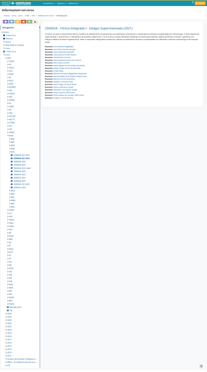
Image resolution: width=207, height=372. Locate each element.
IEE (10, 278)
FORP (11, 210)
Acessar (201, 3)
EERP (11, 74)
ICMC (11, 236)
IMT (11, 300)
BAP (13, 194)
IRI (10, 265)
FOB (27, 15)
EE (10, 77)
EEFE (11, 84)
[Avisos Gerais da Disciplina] (11, 21)
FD (10, 109)
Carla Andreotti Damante (63, 52)
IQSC (11, 249)
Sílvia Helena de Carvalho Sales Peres (68, 95)
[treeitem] (20, 199)
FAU (11, 113)
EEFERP (12, 87)
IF (10, 245)
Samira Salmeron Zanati (63, 87)
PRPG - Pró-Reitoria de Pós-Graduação (22, 362)
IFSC (11, 252)
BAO (13, 145)
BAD (13, 190)
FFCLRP (12, 116)
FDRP (11, 106)
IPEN (11, 268)
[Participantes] (17, 21)
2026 (9, 313)
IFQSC (11, 304)
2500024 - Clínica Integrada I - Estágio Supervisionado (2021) (89, 28)
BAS (12, 207)
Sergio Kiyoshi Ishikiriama (64, 92)
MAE (11, 287)
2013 (9, 352)
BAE (12, 139)
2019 (9, 333)
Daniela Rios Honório (62, 57)
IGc (10, 262)
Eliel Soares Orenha (61, 62)
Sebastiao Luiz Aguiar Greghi (65, 89)
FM (10, 129)
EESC (11, 80)
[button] (193, 3)
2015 (9, 346)
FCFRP (12, 122)
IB (10, 232)
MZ (10, 294)
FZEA (11, 223)
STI (8, 365)
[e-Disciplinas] (20, 3)
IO (10, 255)
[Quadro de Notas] (29, 21)
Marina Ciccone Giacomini (64, 79)
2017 (9, 339)
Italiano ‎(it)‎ (73, 3)
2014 (9, 349)
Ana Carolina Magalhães (63, 46)
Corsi (14, 15)
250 (33, 15)
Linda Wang (58, 71)
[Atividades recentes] (23, 21)
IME (11, 239)
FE (10, 103)
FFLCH (12, 119)
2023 (9, 323)
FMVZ (11, 219)
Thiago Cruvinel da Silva (63, 98)
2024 (9, 320)
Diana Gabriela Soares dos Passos (67, 60)
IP (10, 258)
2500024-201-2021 (45, 15)
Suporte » (61, 3)
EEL (10, 90)
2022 (9, 326)
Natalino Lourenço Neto (63, 81)
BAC (13, 203)
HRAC (11, 226)
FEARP (12, 100)
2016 (9, 342)
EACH (11, 67)
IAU (10, 271)
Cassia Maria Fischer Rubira (64, 54)
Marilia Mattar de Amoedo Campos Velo (69, 76)
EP (10, 64)
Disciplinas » (48, 3)
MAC (11, 284)
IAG (10, 229)
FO (10, 213)
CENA (11, 61)
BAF (12, 142)
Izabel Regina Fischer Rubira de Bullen (69, 65)
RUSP (11, 297)
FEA (10, 97)
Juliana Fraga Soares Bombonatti (66, 68)
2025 (9, 317)
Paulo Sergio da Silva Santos (65, 84)
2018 (9, 336)
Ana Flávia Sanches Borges (64, 49)
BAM (13, 200)
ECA (11, 71)
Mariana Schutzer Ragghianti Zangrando (70, 73)
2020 (9, 329)
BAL (12, 197)
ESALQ (12, 93)
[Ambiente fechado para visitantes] (35, 21)
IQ (10, 242)
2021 (20, 15)
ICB (10, 281)
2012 (9, 355)
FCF (10, 126)
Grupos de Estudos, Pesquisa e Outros (22, 359)
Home (6, 15)
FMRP (11, 132)
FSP (10, 216)
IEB (10, 274)
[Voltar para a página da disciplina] (5, 21)
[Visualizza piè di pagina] (201, 366)
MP (10, 291)
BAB (13, 148)
